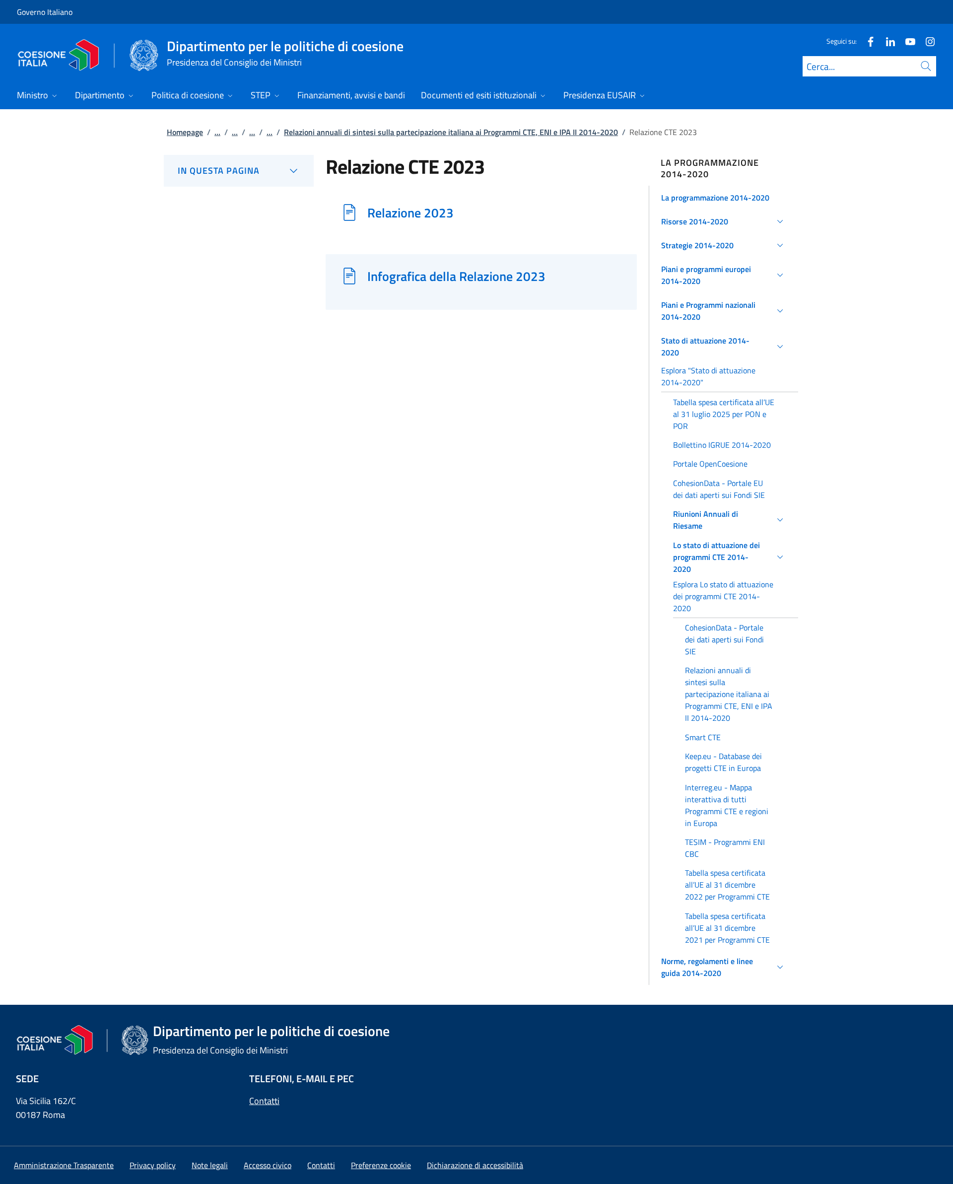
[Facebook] (867, 41)
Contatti (264, 1101)
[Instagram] (926, 41)
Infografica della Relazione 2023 (456, 276)
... (217, 132)
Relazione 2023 (410, 212)
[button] (724, 197)
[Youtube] (906, 41)
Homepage (185, 132)
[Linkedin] (886, 41)
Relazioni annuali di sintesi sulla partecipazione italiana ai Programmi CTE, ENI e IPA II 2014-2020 (451, 132)
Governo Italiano (44, 12)
